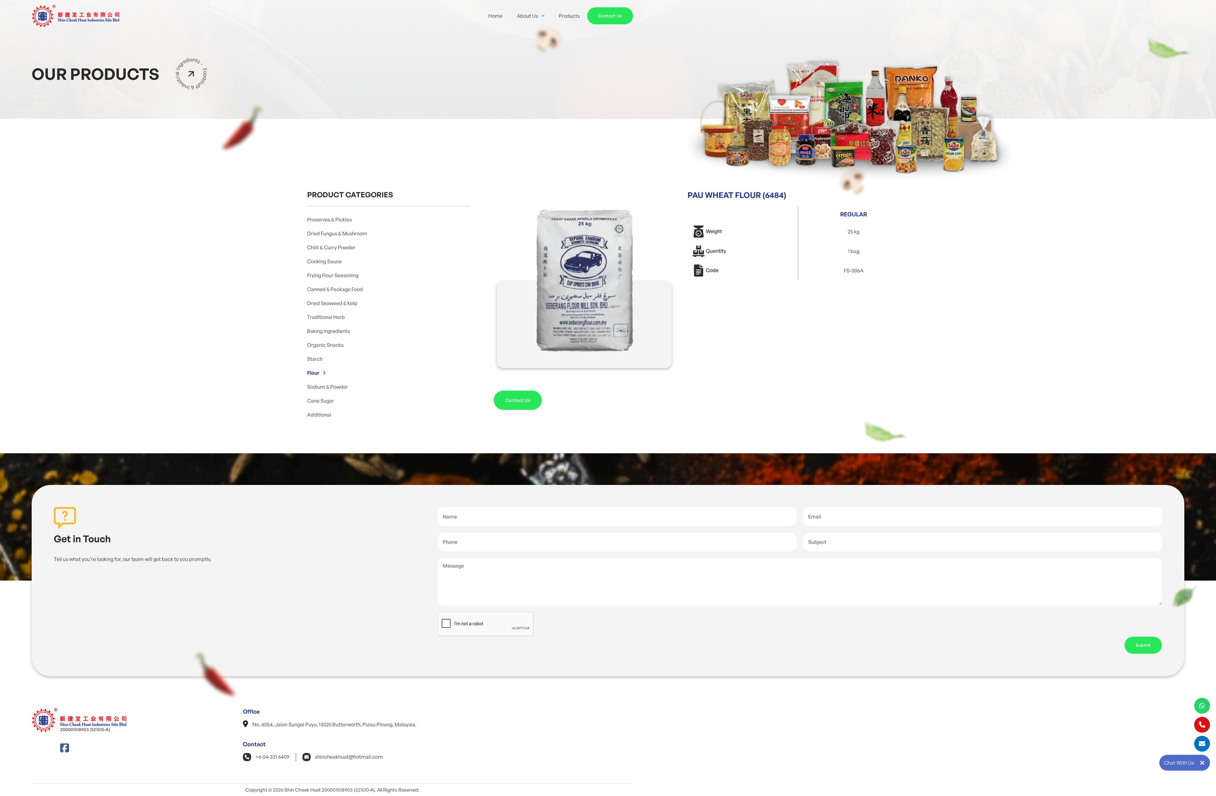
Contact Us (610, 15)
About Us (527, 16)
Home (495, 16)
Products (569, 16)
